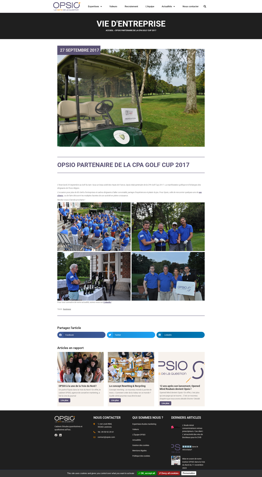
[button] (204, 6)
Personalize (189, 473)
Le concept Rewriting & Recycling (127, 386)
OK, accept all (147, 473)
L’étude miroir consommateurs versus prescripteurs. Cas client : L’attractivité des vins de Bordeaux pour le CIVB (192, 431)
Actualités (167, 6)
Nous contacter (191, 6)
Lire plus (64, 400)
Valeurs (113, 6)
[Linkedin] (60, 435)
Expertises (93, 6)
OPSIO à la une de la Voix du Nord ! (78, 386)
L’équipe (150, 6)
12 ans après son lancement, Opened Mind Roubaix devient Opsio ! (180, 387)
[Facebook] (56, 435)
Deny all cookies (169, 473)
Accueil (109, 30)
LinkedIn (107, 302)
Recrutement (131, 6)
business (67, 309)
